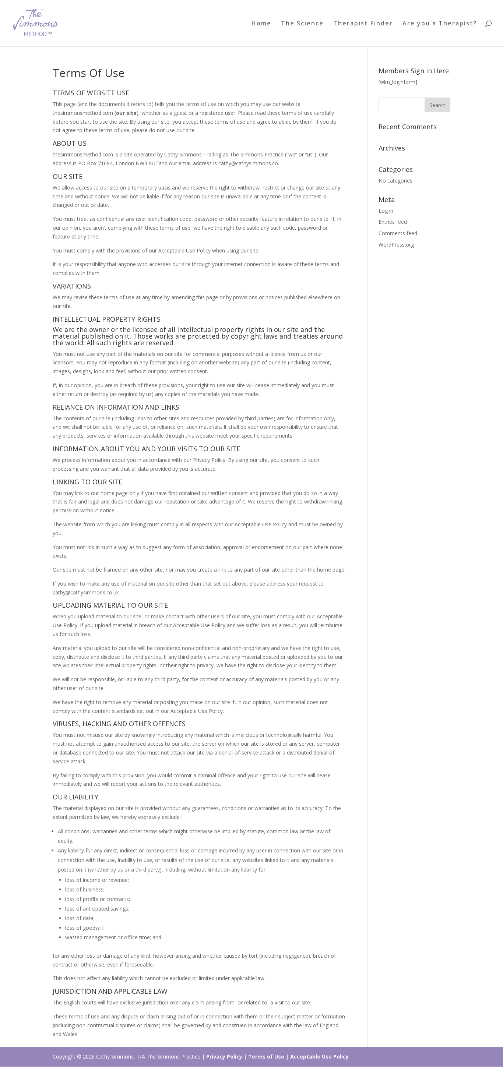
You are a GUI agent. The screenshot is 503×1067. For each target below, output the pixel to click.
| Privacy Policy (222, 1056)
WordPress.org (396, 244)
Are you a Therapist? (439, 24)
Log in (386, 210)
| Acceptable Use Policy (317, 1056)
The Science (302, 24)
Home (261, 24)
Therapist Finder (363, 24)
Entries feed (393, 221)
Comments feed (398, 233)
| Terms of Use (264, 1056)
